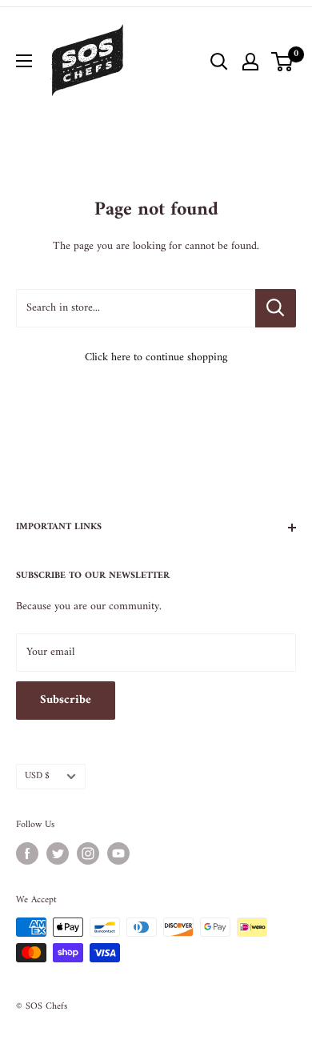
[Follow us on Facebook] (27, 853)
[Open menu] (24, 60)
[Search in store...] (275, 308)
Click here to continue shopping (156, 357)
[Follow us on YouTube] (118, 853)
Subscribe (65, 700)
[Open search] (219, 61)
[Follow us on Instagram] (88, 853)
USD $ (37, 776)
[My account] (250, 61)
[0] (283, 61)
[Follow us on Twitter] (57, 853)
